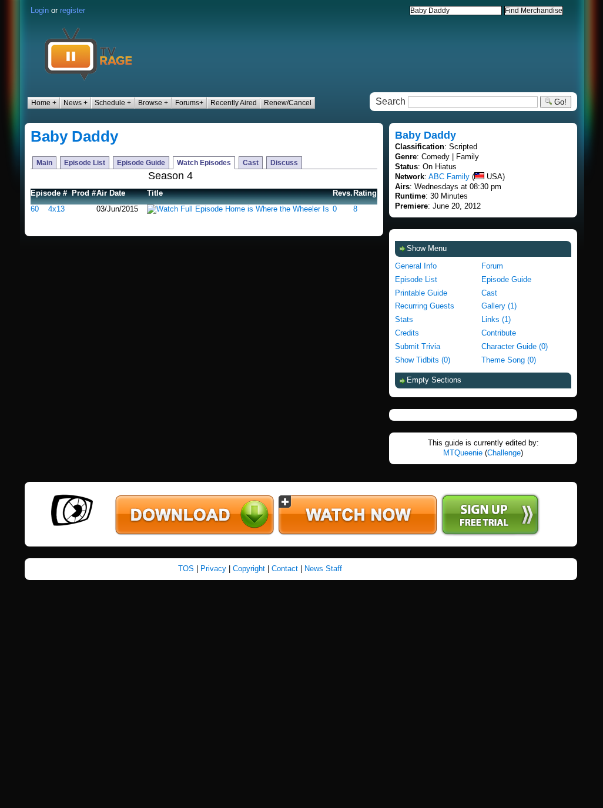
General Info (416, 265)
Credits (407, 332)
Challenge (504, 452)
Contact (285, 568)
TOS (186, 568)
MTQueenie (463, 452)
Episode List (84, 163)
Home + (43, 103)
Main (44, 163)
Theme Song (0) (508, 360)
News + (75, 103)
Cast (251, 163)
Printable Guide (421, 293)
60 (35, 208)
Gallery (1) (499, 305)
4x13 (56, 208)
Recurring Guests (424, 305)
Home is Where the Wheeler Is (277, 208)
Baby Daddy (74, 136)
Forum (492, 265)
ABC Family (449, 176)
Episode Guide (141, 163)
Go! (559, 102)
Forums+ (189, 103)
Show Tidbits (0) (422, 360)
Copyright (249, 568)
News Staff (323, 568)
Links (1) (496, 319)
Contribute (498, 332)
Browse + (153, 103)
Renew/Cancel (287, 103)
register (72, 10)
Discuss (284, 163)
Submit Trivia (417, 346)
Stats (404, 319)
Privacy (213, 568)
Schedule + (113, 103)
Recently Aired (233, 103)
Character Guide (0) (514, 346)
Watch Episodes (204, 163)
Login (40, 10)
